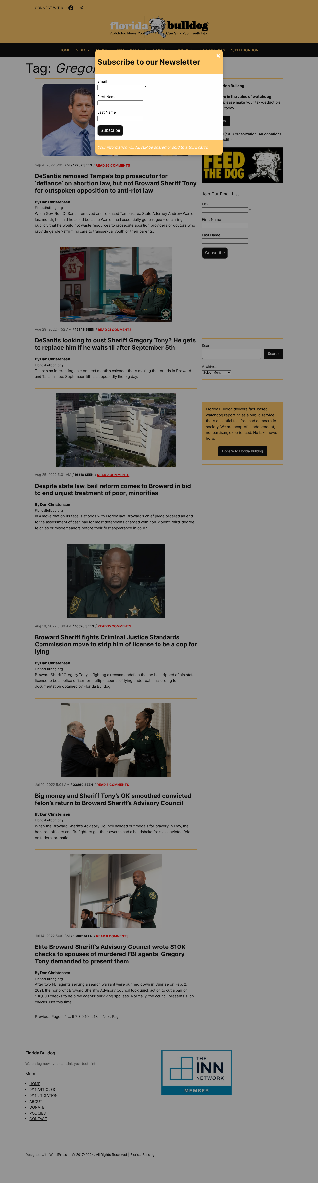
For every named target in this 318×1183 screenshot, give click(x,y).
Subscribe (110, 130)
